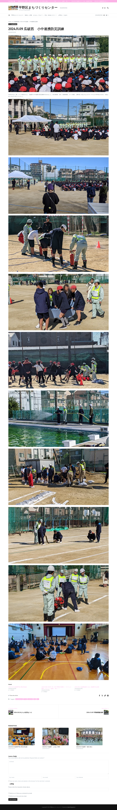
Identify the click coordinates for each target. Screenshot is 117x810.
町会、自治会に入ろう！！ (51, 15)
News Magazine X (71, 807)
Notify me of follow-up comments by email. (21, 793)
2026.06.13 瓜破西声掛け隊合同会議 (17, 687)
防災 (38, 699)
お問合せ (60, 15)
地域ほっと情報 (28, 15)
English (65, 15)
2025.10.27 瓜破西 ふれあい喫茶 (51, 746)
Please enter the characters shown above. (19, 787)
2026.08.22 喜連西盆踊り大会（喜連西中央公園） (87, 687)
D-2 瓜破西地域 (15, 21)
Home (9, 21)
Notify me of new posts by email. (18, 796)
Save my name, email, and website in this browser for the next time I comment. (30, 781)
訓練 (35, 699)
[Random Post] (104, 15)
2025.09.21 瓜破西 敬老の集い (84, 746)
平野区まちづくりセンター (38, 7)
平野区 (25, 699)
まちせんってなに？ (38, 15)
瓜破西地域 (30, 699)
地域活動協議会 (19, 699)
